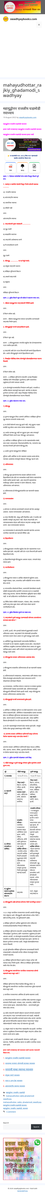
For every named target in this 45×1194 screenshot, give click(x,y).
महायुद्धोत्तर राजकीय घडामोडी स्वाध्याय (21, 110)
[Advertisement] (22, 53)
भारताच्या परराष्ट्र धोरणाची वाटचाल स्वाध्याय (20, 1063)
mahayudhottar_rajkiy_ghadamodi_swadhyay (22, 1102)
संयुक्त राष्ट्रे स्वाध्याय (12, 1075)
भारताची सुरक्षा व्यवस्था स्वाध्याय (19, 1069)
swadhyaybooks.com (23, 19)
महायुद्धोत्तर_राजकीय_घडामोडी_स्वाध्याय (15, 1108)
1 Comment (11, 1111)
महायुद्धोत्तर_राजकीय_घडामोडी (15, 1092)
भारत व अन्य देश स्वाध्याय (13, 1080)
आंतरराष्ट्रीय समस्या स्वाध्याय (15, 1086)
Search (6, 1123)
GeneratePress (22, 1191)
